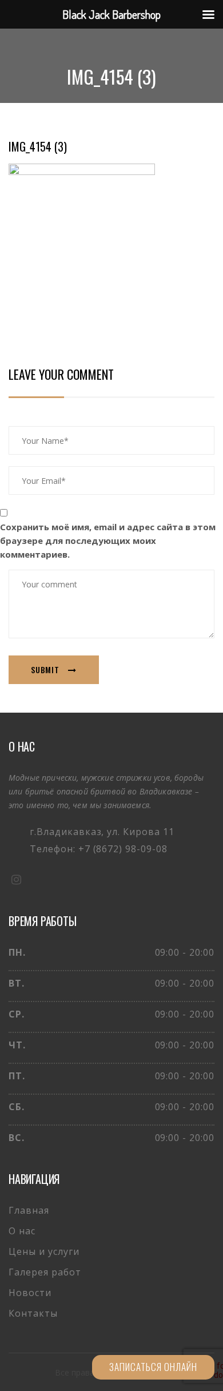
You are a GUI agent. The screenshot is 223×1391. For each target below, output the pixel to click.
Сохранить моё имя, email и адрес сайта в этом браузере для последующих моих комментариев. (108, 540)
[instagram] (16, 879)
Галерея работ (45, 1272)
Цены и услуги (44, 1251)
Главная (29, 1210)
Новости (30, 1292)
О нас (22, 1231)
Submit (45, 669)
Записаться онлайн (153, 1367)
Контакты (33, 1313)
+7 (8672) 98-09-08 (123, 848)
